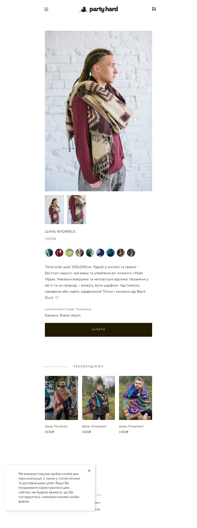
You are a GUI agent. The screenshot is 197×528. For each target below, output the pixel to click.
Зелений (90, 253)
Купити (98, 329)
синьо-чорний (111, 254)
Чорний (131, 253)
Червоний (59, 253)
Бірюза (49, 253)
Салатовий (70, 253)
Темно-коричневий (80, 254)
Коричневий (121, 253)
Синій (100, 253)
